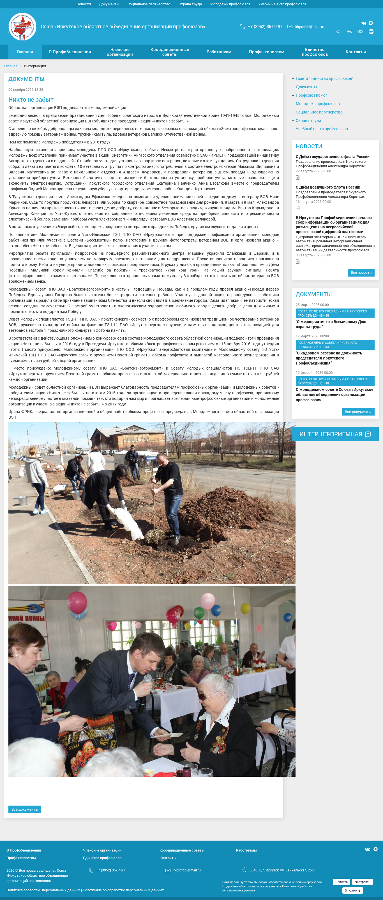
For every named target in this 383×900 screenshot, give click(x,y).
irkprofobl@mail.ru (309, 26)
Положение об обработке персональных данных (123, 889)
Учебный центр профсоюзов (282, 3)
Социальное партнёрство (149, 3)
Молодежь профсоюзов (230, 3)
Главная (10, 65)
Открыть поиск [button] (338, 34)
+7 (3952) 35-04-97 (265, 26)
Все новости (361, 272)
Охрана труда (190, 3)
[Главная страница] (22, 26)
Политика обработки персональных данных (43, 889)
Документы (109, 3)
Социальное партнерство (319, 112)
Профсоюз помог (311, 95)
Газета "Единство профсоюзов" (325, 78)
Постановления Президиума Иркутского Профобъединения (332, 313)
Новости (84, 3)
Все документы (24, 809)
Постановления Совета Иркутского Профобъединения (327, 344)
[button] (70, 52)
